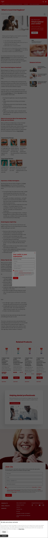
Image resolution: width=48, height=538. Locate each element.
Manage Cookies (4, 532)
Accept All (4, 535)
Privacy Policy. (21, 529)
